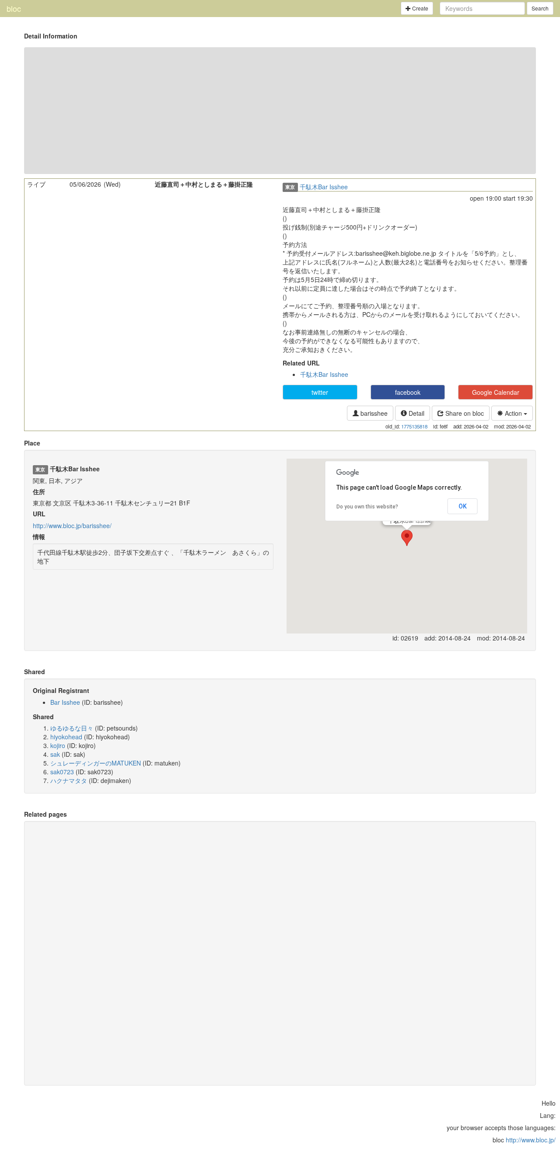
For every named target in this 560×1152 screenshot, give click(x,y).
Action (513, 413)
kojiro (57, 745)
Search (540, 8)
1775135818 (414, 426)
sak (55, 754)
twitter (320, 392)
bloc (14, 8)
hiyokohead (66, 736)
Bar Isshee (65, 702)
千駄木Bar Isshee (324, 186)
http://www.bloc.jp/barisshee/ (72, 525)
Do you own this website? (367, 507)
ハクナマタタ (68, 780)
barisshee (373, 413)
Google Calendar (495, 392)
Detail (415, 413)
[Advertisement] (280, 110)
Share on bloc (464, 413)
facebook (407, 392)
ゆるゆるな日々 (71, 728)
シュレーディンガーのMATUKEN (95, 763)
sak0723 (62, 771)
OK (462, 506)
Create (419, 8)
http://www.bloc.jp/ (531, 1139)
